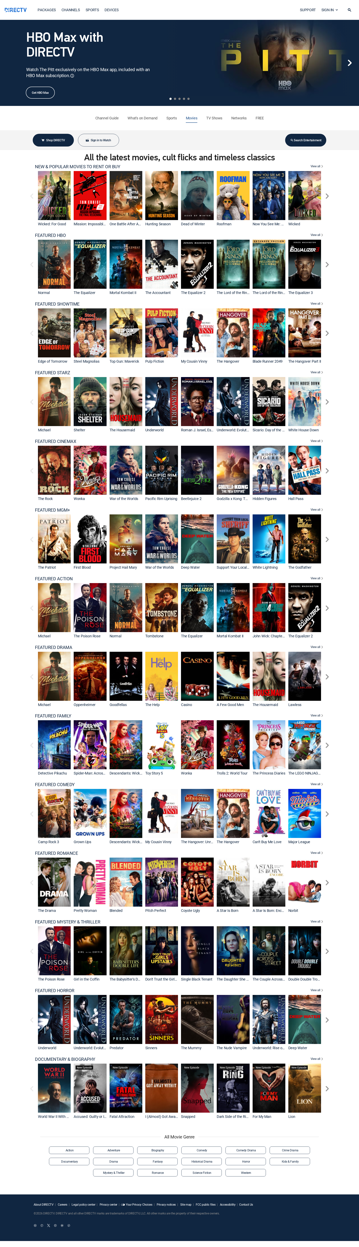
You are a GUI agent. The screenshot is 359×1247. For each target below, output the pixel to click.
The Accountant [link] (158, 292)
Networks (239, 118)
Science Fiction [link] (202, 1173)
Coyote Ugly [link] (190, 910)
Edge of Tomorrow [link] (52, 361)
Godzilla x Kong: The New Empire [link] (243, 498)
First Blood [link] (82, 567)
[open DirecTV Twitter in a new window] (48, 1225)
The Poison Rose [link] (87, 635)
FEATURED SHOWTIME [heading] (57, 304)
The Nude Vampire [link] (232, 1047)
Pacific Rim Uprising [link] (161, 498)
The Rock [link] (45, 498)
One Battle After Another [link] (129, 223)
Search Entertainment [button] (307, 140)
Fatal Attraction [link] (122, 1116)
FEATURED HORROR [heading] (54, 990)
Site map (185, 1204)
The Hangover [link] (228, 361)
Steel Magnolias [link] (86, 361)
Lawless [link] (294, 704)
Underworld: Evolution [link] (234, 429)
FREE (260, 118)
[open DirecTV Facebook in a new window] (41, 1225)
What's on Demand (142, 118)
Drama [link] (113, 1161)
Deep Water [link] (190, 567)
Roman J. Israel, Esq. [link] (197, 429)
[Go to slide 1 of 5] (170, 99)
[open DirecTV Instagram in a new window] (55, 1225)
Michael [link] (44, 429)
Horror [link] (246, 1161)
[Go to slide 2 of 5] (175, 99)
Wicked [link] (294, 223)
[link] (54, 195)
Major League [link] (299, 841)
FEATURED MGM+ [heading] (52, 510)
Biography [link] (157, 1150)
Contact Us (246, 1204)
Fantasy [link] (158, 1161)
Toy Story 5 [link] (154, 773)
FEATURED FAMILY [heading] (53, 716)
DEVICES (112, 9)
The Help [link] (152, 704)
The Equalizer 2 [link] (193, 292)
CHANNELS (71, 9)
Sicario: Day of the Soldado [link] (274, 429)
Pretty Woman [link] (85, 910)
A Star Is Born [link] (227, 910)
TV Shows (214, 118)
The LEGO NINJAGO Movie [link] (309, 773)
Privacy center (108, 1204)
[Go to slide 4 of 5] (184, 99)
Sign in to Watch (101, 140)
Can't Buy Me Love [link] (267, 841)
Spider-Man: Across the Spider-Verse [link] (103, 773)
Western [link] (246, 1173)
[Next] (349, 62)
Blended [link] (116, 910)
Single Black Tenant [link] (196, 979)
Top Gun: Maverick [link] (124, 361)
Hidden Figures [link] (265, 498)
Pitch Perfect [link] (155, 910)
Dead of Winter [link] (193, 223)
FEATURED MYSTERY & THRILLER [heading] (67, 922)
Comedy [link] (202, 1150)
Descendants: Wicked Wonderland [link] (137, 773)
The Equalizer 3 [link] (300, 292)
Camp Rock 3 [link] (48, 841)
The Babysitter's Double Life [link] (132, 979)
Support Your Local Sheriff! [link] (238, 567)
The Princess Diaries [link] (269, 773)
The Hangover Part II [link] (304, 361)
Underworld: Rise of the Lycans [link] (277, 1047)
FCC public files (205, 1204)
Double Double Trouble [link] (306, 979)
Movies (191, 118)
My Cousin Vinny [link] (194, 361)
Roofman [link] (224, 223)
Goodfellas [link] (118, 704)
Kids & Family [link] (290, 1161)
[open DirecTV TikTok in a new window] (68, 1225)
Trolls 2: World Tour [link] (232, 773)
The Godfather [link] (300, 567)
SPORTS (92, 9)
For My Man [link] (262, 1116)
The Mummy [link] (191, 1047)
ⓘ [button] (72, 75)
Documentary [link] (69, 1161)
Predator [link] (117, 1047)
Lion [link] (291, 1116)
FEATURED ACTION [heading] (54, 579)
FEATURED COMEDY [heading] (55, 784)
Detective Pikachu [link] (52, 773)
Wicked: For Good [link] (52, 223)
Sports (171, 118)
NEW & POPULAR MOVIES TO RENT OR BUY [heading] (77, 167)
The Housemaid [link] (122, 429)
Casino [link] (186, 704)
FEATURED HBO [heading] (50, 235)
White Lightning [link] (265, 567)
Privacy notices (166, 1204)
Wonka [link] (79, 498)
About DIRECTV (43, 1204)
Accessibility (227, 1204)
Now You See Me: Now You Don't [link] (278, 223)
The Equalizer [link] (84, 292)
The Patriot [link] (47, 567)
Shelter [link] (79, 429)
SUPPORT (308, 9)
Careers (62, 1204)
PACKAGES (47, 9)
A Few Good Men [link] (230, 704)
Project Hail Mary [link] (123, 567)
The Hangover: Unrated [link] (199, 841)
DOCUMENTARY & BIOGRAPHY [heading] (65, 1059)
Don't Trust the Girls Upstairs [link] (168, 979)
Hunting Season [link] (158, 223)
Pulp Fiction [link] (154, 361)
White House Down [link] (303, 429)
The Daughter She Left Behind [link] (241, 979)
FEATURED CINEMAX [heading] (55, 441)
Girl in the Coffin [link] (86, 979)
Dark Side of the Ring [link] (233, 1116)
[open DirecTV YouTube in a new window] (62, 1225)
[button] (349, 10)
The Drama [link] (47, 910)
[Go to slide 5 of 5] (188, 99)
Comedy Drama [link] (246, 1150)
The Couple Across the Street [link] (276, 979)
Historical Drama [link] (201, 1161)
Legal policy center (83, 1204)
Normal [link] (44, 292)
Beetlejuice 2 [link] (191, 498)
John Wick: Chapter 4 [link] (269, 635)
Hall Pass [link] (295, 498)
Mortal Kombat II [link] (123, 292)
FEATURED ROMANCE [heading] (56, 853)
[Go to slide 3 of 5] (179, 99)
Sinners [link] (151, 1047)
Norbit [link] (293, 910)
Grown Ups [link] (82, 841)
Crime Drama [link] (290, 1150)
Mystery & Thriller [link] (113, 1173)
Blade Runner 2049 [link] (268, 361)
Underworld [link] (154, 429)
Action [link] (69, 1150)
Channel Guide (107, 118)
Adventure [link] (114, 1150)
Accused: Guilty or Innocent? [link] (96, 1116)
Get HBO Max (40, 93)
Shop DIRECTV (55, 140)
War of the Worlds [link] (124, 498)
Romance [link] (158, 1173)
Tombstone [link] (154, 635)
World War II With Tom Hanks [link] (61, 1116)
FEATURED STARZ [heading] (52, 373)
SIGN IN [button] (327, 9)
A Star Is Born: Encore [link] (270, 910)
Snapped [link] (188, 1116)
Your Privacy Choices (139, 1204)
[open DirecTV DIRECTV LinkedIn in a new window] (35, 1225)
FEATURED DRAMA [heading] (53, 647)
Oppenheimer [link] (85, 704)
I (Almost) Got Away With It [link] (166, 1116)
